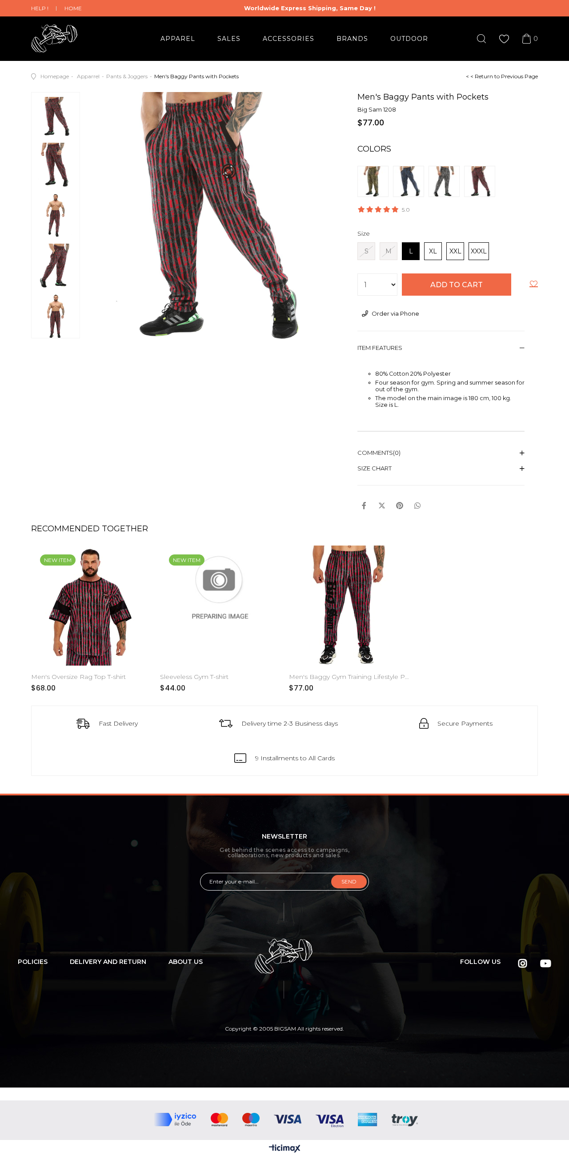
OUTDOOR (409, 39)
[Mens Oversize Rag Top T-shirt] (91, 606)
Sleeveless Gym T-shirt (194, 677)
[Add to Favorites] (533, 285)
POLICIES (33, 962)
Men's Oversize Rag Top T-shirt (78, 677)
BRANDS (352, 39)
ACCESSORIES (288, 39)
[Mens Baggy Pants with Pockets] (375, 181)
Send (349, 881)
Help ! (39, 8)
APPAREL (177, 39)
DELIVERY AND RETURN (108, 962)
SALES (228, 39)
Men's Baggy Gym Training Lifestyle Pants (349, 677)
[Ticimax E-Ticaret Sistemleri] (285, 1149)
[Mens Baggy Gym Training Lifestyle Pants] (349, 606)
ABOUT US (185, 962)
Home (73, 8)
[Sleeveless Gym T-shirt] (220, 606)
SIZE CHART (374, 468)
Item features (379, 347)
